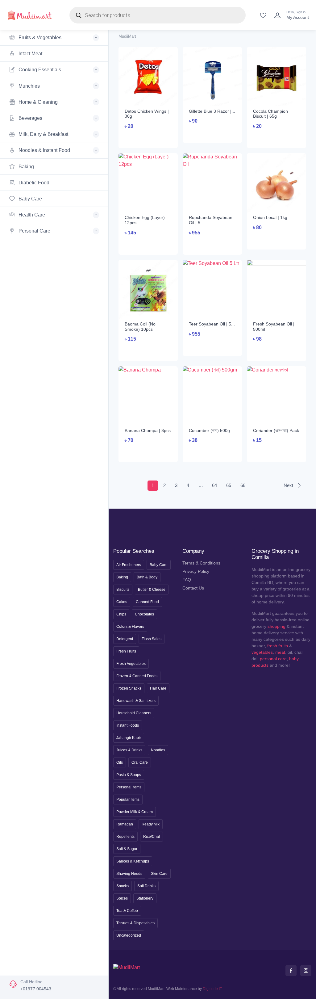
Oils (119, 762)
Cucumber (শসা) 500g (209, 430)
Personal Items (128, 787)
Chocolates (144, 614)
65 (228, 485)
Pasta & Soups (128, 775)
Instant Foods (127, 725)
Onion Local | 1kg (270, 217)
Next (289, 485)
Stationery (144, 898)
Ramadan (124, 824)
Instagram (305, 970)
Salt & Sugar (126, 849)
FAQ (186, 579)
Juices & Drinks (129, 750)
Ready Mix (151, 824)
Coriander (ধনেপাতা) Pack (276, 430)
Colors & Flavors (130, 626)
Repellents (125, 836)
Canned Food (147, 602)
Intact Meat (29, 53)
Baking (25, 166)
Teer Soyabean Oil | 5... (212, 323)
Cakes (121, 602)
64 (214, 485)
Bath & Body (147, 577)
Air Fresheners (128, 565)
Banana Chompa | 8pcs (148, 430)
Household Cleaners (133, 713)
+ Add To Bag (148, 138)
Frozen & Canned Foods (136, 676)
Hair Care (158, 688)
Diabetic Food (33, 182)
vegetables (262, 652)
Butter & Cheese (151, 589)
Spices (122, 898)
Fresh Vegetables (131, 663)
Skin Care (159, 873)
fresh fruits (277, 645)
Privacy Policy (195, 571)
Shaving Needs (129, 873)
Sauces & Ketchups (132, 861)
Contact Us (193, 588)
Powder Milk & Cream (134, 812)
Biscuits (122, 589)
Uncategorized (128, 935)
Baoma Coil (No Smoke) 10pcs (140, 326)
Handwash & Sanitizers (136, 701)
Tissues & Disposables (135, 923)
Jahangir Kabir (128, 738)
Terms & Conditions (201, 562)
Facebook (291, 970)
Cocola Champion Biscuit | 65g (270, 114)
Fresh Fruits (126, 651)
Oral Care (139, 762)
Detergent (124, 639)
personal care (273, 658)
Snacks (122, 886)
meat (280, 652)
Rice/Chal (151, 836)
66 (242, 485)
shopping (276, 626)
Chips (121, 614)
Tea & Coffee (127, 911)
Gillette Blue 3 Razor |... (212, 111)
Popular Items (127, 799)
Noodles (158, 750)
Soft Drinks (146, 886)
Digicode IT (212, 989)
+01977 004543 (35, 988)
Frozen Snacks (128, 688)
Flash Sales (151, 639)
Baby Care (29, 198)
